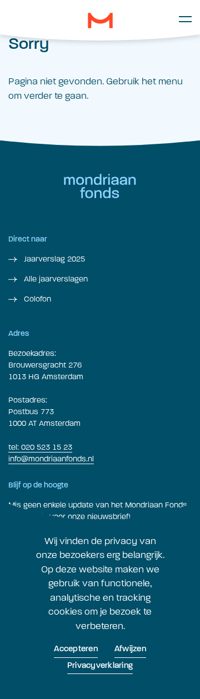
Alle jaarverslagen (55, 279)
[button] (100, 20)
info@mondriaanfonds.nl (51, 459)
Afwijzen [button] (130, 649)
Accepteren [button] (76, 649)
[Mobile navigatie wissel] (185, 19)
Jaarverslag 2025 (53, 259)
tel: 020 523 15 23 (40, 447)
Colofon (36, 299)
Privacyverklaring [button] (100, 666)
